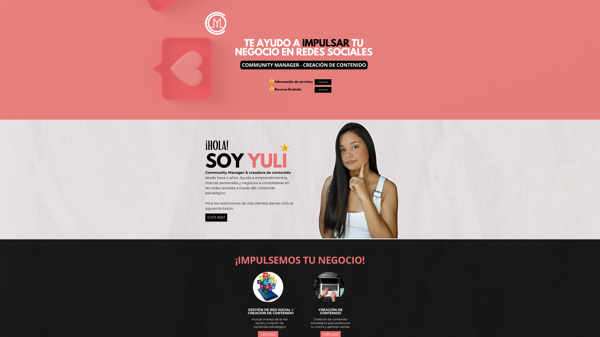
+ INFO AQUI (268, 334)
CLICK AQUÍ (323, 82)
